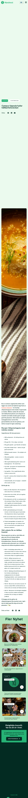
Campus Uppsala (6, 407)
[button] (21, 2)
